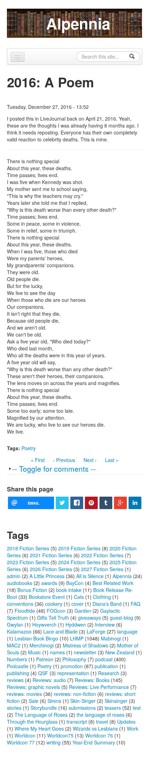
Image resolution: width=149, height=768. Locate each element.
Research (108, 673)
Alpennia (78, 23)
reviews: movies (24, 693)
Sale (33, 700)
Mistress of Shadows (85, 645)
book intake (68, 589)
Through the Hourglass (32, 721)
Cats (79, 596)
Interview (105, 624)
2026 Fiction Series (51, 569)
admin (13, 576)
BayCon (75, 582)
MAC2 (13, 645)
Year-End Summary (93, 742)
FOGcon (56, 610)
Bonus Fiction (32, 589)
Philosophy (74, 659)
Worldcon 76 (99, 735)
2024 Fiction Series (79, 562)
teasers (113, 707)
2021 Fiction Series (51, 555)
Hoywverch (44, 624)
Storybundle (43, 707)
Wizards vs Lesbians (95, 728)
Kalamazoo (19, 631)
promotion (72, 666)
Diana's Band (107, 603)
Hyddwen (75, 624)
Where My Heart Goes (39, 728)
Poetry (28, 448)
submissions (82, 707)
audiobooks (19, 582)
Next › (90, 459)
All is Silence (90, 576)
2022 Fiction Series (102, 555)
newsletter (85, 652)
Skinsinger (116, 700)
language (127, 631)
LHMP (77, 638)
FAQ (135, 603)
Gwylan (15, 624)
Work (132, 728)
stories (14, 707)
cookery (53, 603)
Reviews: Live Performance (99, 686)
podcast (104, 659)
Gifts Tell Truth (53, 617)
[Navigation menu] (18, 57)
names (57, 652)
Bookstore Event (47, 596)
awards (49, 582)
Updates (126, 721)
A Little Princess (46, 576)
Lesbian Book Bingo (36, 638)
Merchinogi (41, 645)
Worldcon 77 (21, 742)
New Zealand (119, 652)
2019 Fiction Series (79, 548)
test (137, 707)
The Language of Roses (41, 714)
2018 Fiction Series (28, 548)
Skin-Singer (83, 700)
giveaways (89, 617)
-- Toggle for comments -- (54, 468)
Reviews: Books (92, 680)
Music (34, 652)
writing (53, 742)
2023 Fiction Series (28, 562)
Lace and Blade (60, 631)
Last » (112, 459)
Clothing (102, 596)
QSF (43, 673)
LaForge (96, 631)
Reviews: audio (49, 680)
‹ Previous (64, 459)
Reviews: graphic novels (33, 686)
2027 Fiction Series (102, 569)
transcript (77, 721)
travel (102, 721)
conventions (20, 603)
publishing (18, 673)
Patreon (44, 659)
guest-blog (121, 617)
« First (38, 459)
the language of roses (100, 714)
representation (73, 673)
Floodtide (25, 610)
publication (106, 666)
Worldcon (25, 735)
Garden (82, 610)
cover (77, 603)
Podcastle (17, 666)
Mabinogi (111, 638)
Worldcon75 (60, 735)
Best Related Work (113, 582)
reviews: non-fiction (75, 693)
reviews (15, 680)
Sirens (54, 700)
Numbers (17, 659)
